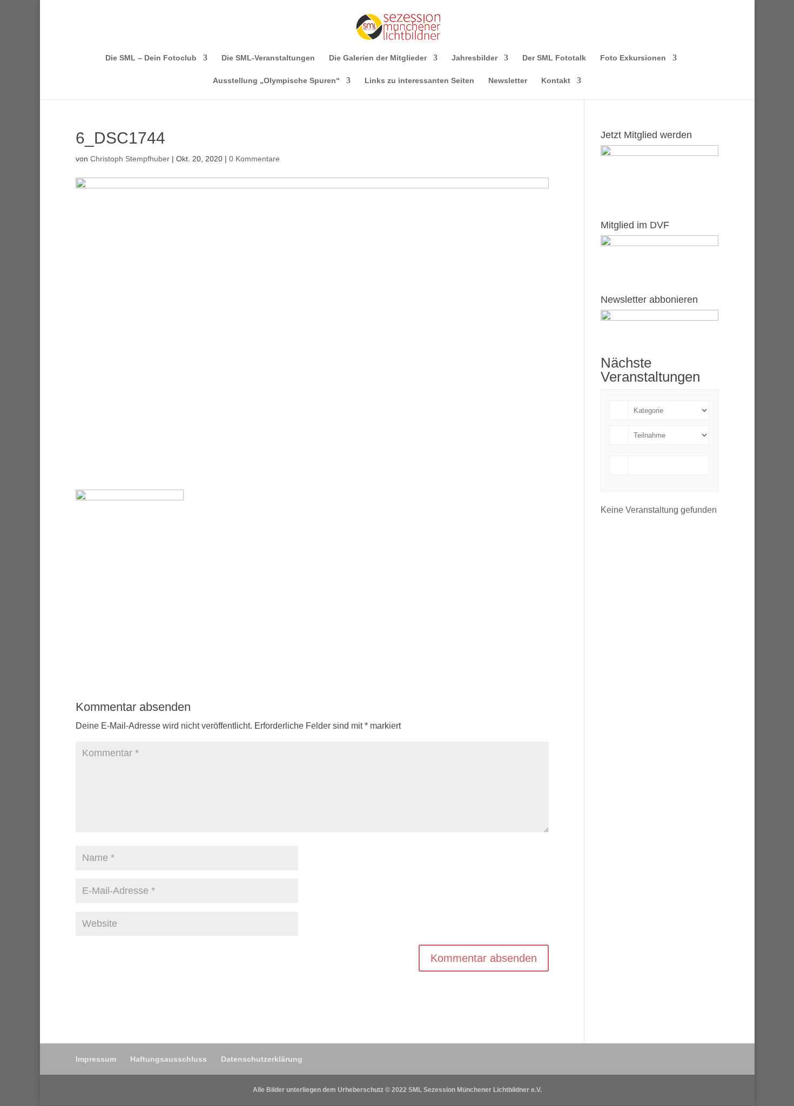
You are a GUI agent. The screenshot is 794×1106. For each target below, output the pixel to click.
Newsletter (507, 81)
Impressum (96, 1059)
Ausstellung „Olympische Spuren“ (276, 81)
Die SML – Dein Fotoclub (151, 58)
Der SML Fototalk (554, 58)
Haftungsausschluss (168, 1059)
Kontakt (555, 81)
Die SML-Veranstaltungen (268, 58)
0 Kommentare (254, 158)
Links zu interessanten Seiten (419, 81)
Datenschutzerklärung (261, 1059)
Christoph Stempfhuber (130, 158)
